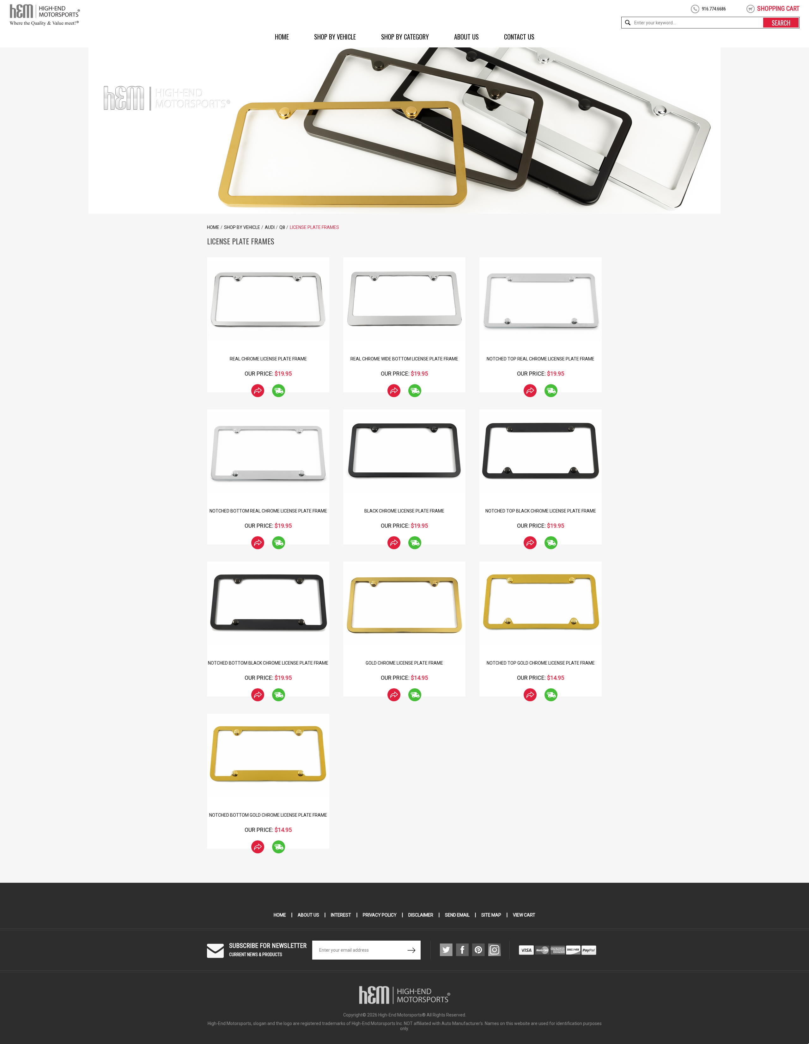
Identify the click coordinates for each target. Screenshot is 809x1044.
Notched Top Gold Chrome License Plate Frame (541, 663)
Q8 (282, 227)
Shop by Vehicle (335, 36)
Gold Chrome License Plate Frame (404, 663)
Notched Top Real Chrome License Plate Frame (540, 358)
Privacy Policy (380, 915)
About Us (466, 36)
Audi (270, 227)
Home (282, 36)
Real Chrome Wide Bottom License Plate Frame (404, 358)
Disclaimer (420, 915)
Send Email (457, 915)
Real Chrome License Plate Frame (268, 358)
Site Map (491, 915)
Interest (341, 915)
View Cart (524, 915)
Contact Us (519, 36)
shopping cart (778, 8)
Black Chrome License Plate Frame (404, 510)
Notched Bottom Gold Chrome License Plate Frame (268, 815)
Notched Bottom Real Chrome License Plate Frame (268, 510)
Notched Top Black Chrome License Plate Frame (540, 510)
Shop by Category (405, 36)
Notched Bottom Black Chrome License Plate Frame (268, 663)
